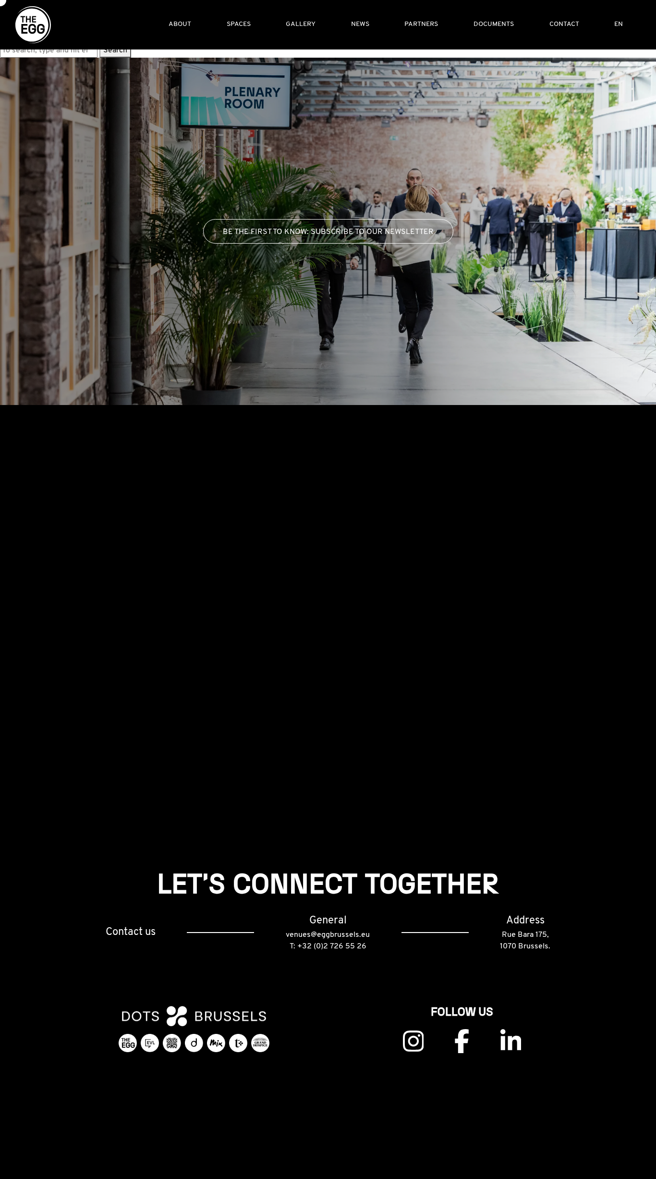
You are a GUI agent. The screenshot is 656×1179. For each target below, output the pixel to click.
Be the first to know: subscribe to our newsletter (328, 232)
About (180, 24)
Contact (564, 24)
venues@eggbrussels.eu (328, 935)
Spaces (239, 24)
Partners (421, 24)
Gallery (301, 24)
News (360, 24)
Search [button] (115, 50)
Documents (494, 24)
